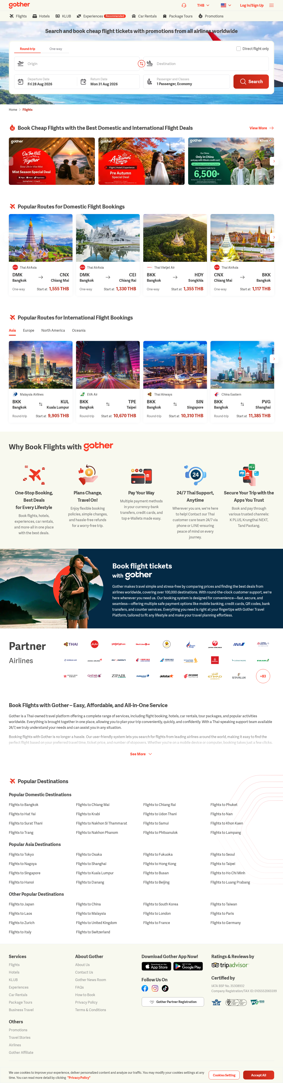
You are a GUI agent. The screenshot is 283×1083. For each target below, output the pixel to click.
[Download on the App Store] (156, 966)
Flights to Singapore (24, 873)
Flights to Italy (20, 932)
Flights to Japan (21, 904)
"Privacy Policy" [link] (78, 1077)
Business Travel (21, 1010)
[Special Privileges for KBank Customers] (231, 161)
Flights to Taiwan (223, 904)
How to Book (85, 995)
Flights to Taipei (222, 864)
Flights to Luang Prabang (230, 882)
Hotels (14, 972)
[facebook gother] (145, 988)
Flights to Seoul (222, 854)
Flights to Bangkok (23, 804)
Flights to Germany (225, 923)
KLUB (13, 980)
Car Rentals (18, 995)
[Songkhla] (175, 238)
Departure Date (39, 78)
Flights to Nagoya (23, 864)
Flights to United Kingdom (96, 923)
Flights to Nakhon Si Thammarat (101, 823)
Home (13, 109)
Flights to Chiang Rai (159, 804)
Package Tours (20, 1002)
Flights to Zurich (21, 923)
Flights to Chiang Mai (92, 804)
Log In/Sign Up (252, 5)
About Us (82, 965)
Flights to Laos (20, 913)
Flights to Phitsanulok (160, 832)
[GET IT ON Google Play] (188, 966)
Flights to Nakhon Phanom (97, 832)
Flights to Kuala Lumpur (95, 873)
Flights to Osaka (89, 854)
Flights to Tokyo (21, 854)
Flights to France (156, 923)
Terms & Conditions (90, 1010)
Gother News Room (90, 980)
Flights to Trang (21, 832)
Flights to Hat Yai (22, 814)
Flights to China (88, 904)
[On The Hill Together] (52, 161)
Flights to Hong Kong (159, 864)
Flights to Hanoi (21, 882)
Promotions (18, 1030)
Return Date (98, 78)
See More (138, 754)
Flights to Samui (156, 823)
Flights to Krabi (88, 814)
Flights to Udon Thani (160, 814)
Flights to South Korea (160, 904)
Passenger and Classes (173, 78)
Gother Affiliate (21, 1052)
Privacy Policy (86, 1002)
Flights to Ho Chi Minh (227, 873)
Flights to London (157, 913)
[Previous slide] (8, 161)
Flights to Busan (156, 873)
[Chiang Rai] (108, 238)
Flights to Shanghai (91, 864)
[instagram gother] (155, 988)
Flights (14, 965)
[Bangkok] (242, 238)
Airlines (15, 1045)
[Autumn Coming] (141, 161)
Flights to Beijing (156, 882)
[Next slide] (274, 161)
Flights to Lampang (225, 832)
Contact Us (84, 972)
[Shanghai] (242, 365)
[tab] (27, 48)
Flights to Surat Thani (25, 823)
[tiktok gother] (165, 988)
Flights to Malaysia (91, 913)
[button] (77, 64)
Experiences (19, 987)
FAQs (79, 987)
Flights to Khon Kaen (226, 823)
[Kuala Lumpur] (41, 365)
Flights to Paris (222, 913)
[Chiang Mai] (41, 238)
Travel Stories (20, 1037)
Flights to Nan (221, 814)
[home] (19, 5)
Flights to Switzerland (93, 932)
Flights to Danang (90, 882)
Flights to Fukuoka (158, 854)
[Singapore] (175, 365)
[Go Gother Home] (19, 5)
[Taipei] (108, 365)
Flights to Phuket (223, 804)
